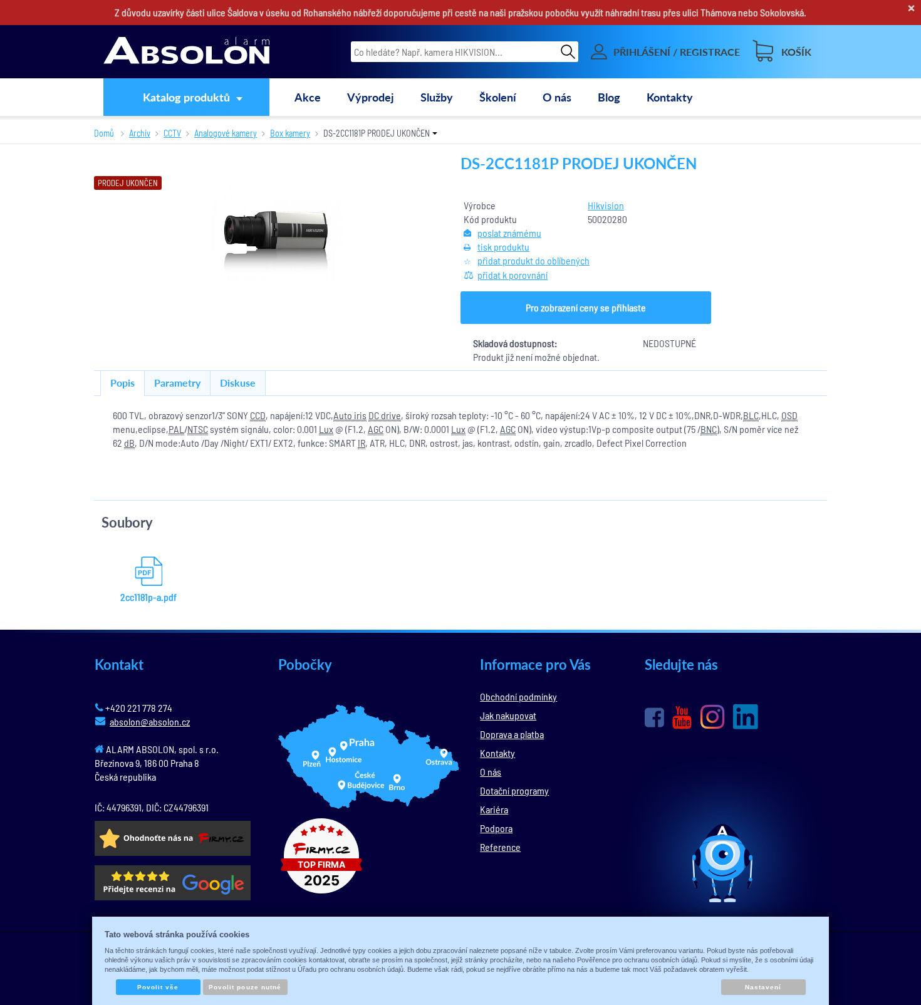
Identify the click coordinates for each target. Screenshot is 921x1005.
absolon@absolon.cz (150, 721)
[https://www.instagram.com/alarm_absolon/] (712, 716)
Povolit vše (158, 987)
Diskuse (238, 382)
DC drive (384, 415)
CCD (258, 415)
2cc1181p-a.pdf (148, 597)
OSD (789, 415)
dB (129, 443)
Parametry (177, 382)
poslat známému (509, 233)
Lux (326, 429)
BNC (708, 429)
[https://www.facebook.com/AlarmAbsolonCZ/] (654, 717)
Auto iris (350, 415)
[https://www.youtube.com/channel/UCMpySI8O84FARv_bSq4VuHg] (682, 717)
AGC (375, 429)
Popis (122, 382)
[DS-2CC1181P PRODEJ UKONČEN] (277, 234)
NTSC (197, 429)
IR (361, 443)
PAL (176, 429)
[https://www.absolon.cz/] (186, 52)
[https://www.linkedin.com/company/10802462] (745, 716)
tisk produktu (503, 247)
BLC (751, 415)
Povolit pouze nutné (245, 987)
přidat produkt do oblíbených (533, 260)
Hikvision (606, 205)
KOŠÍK (796, 52)
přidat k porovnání (512, 275)
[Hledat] (568, 51)
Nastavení (763, 987)
